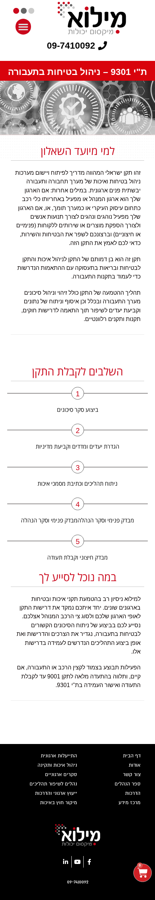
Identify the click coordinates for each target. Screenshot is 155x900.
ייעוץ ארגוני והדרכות (56, 793)
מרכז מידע (130, 802)
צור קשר (132, 774)
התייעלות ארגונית (59, 755)
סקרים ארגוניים (61, 774)
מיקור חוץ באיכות (58, 802)
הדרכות (133, 793)
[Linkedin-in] (65, 862)
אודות (135, 765)
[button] (23, 27)
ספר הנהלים (128, 784)
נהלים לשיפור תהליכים (53, 784)
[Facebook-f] (89, 862)
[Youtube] (77, 862)
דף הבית (132, 755)
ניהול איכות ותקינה (57, 765)
